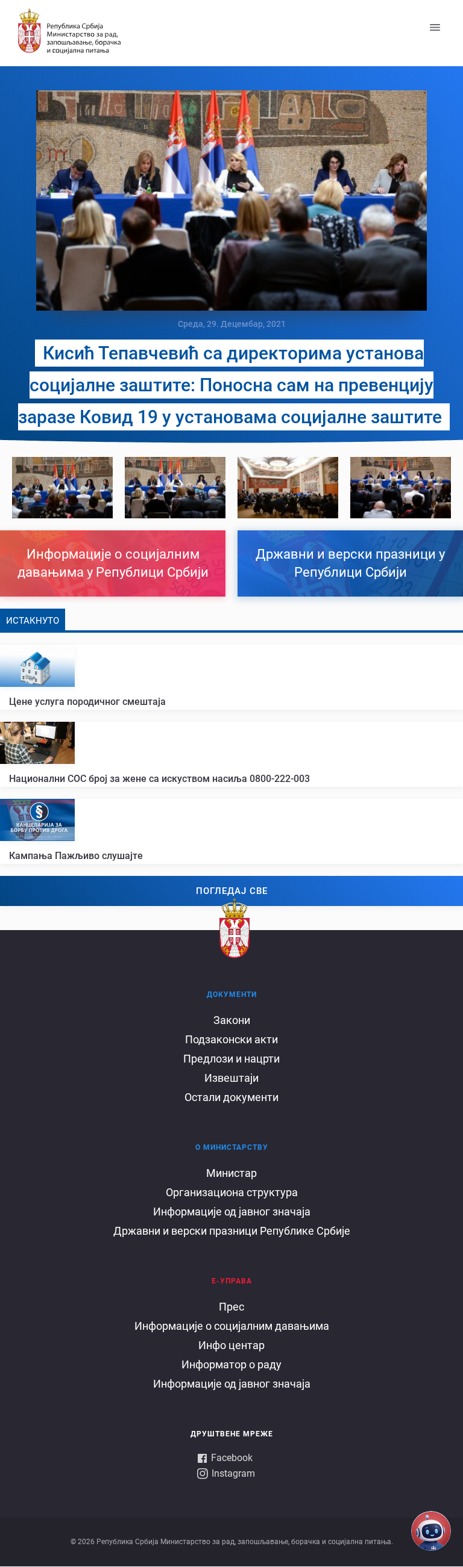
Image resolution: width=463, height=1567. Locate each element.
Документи (232, 994)
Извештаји (231, 1078)
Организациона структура (232, 1192)
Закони (231, 1020)
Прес (231, 1306)
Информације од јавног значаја (231, 1211)
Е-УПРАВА (232, 1281)
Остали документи (231, 1097)
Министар (231, 1173)
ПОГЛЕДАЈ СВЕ (232, 891)
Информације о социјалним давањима (231, 1326)
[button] (62, 487)
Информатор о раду (231, 1364)
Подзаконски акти (231, 1039)
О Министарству (231, 1147)
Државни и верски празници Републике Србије (231, 1230)
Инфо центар (231, 1345)
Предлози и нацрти (231, 1058)
